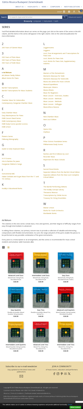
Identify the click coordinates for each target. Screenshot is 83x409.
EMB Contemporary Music (11, 121)
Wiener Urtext (48, 208)
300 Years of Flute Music (11, 57)
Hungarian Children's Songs (12, 164)
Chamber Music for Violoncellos (13, 100)
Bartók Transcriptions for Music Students (17, 90)
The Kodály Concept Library (53, 189)
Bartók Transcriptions (10, 88)
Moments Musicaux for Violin (54, 76)
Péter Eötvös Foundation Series (55, 141)
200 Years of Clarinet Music (12, 47)
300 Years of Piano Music (11, 60)
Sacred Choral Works (51, 169)
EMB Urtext (6, 127)
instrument (48, 21)
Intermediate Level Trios (65, 345)
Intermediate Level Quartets (16, 345)
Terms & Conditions (17, 393)
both (56, 21)
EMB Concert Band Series (11, 118)
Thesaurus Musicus (50, 192)
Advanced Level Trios (40, 345)
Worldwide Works (50, 213)
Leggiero (46, 50)
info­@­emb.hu (40, 390)
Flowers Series (7, 136)
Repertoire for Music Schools (54, 159)
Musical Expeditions (50, 84)
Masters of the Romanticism (53, 73)
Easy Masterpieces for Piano (12, 115)
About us (6, 393)
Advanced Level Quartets (66, 310)
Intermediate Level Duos (40, 275)
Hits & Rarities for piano (11, 161)
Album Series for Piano (10, 78)
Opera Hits (47, 129)
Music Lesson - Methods (52, 98)
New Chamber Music (51, 117)
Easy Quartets (16, 310)
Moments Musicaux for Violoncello (56, 79)
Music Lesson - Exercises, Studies (56, 96)
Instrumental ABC (8, 174)
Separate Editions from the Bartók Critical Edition (61, 172)
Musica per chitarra (50, 87)
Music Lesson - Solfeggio (52, 104)
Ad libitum (7, 72)
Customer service (9, 390)
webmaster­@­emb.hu (44, 393)
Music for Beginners (50, 93)
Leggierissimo (48, 47)
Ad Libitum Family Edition (11, 75)
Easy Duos (65, 275)
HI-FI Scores (6, 158)
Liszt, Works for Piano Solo (53, 58)
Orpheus (46, 132)
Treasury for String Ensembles (54, 198)
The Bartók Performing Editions (55, 187)
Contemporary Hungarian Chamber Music (17, 103)
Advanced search (75, 17)
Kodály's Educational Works (12, 188)
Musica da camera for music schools (56, 81)
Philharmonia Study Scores (53, 144)
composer (37, 21)
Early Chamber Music (9, 113)
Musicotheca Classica (51, 107)
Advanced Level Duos (15, 275)
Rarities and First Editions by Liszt (56, 154)
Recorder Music (49, 157)
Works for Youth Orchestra (53, 210)
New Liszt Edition (49, 119)
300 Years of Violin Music (11, 63)
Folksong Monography (10, 139)
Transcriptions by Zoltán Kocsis (55, 195)
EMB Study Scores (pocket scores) (15, 124)
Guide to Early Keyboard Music (13, 149)
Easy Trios (40, 310)
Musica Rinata (48, 90)
